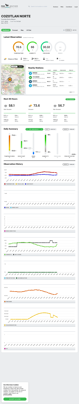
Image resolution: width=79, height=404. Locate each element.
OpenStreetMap (16, 93)
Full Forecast (70, 99)
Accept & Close (15, 399)
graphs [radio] (66, 129)
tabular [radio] (72, 129)
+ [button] (3, 90)
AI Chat (29, 30)
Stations (55, 6)
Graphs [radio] (66, 164)
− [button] (3, 92)
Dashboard (6, 30)
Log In (76, 6)
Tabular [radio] (72, 164)
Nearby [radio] (20, 66)
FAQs (62, 6)
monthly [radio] (53, 129)
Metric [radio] (75, 30)
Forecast (15, 30)
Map (22, 30)
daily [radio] (47, 129)
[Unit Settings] (64, 30)
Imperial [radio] (68, 30)
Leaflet (10, 93)
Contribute (69, 6)
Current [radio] (14, 66)
